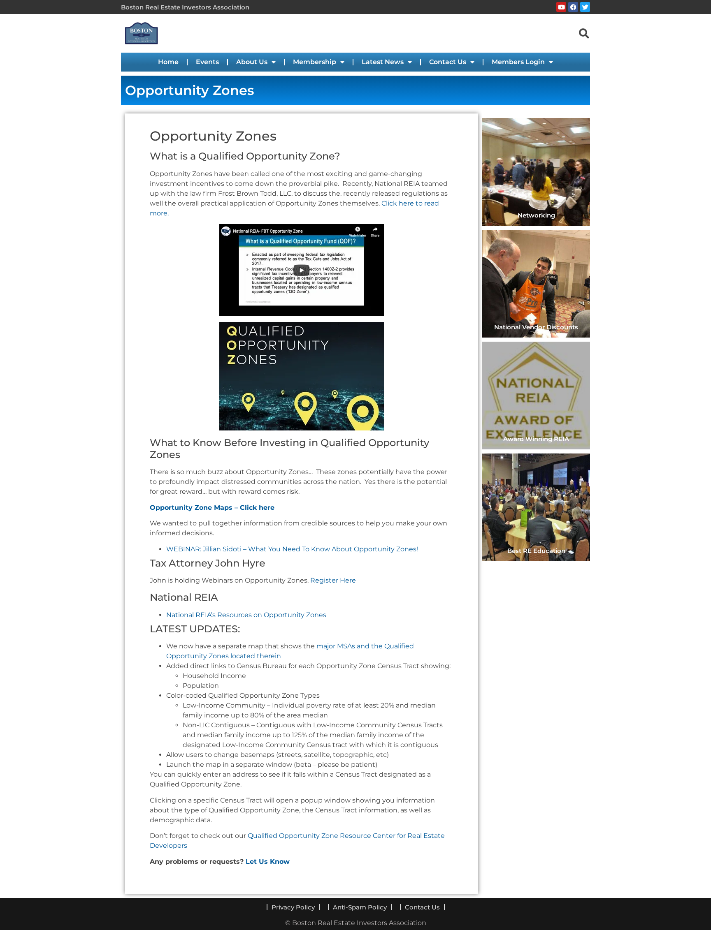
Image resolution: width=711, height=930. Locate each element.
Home (168, 62)
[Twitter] (585, 7)
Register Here (333, 580)
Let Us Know (268, 861)
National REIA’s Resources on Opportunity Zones (246, 615)
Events (207, 62)
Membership (314, 62)
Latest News (383, 62)
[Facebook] (573, 7)
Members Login (518, 62)
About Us (251, 62)
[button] (584, 33)
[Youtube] (561, 7)
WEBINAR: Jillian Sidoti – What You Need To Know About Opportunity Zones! (292, 549)
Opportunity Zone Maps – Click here (212, 507)
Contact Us (447, 62)
